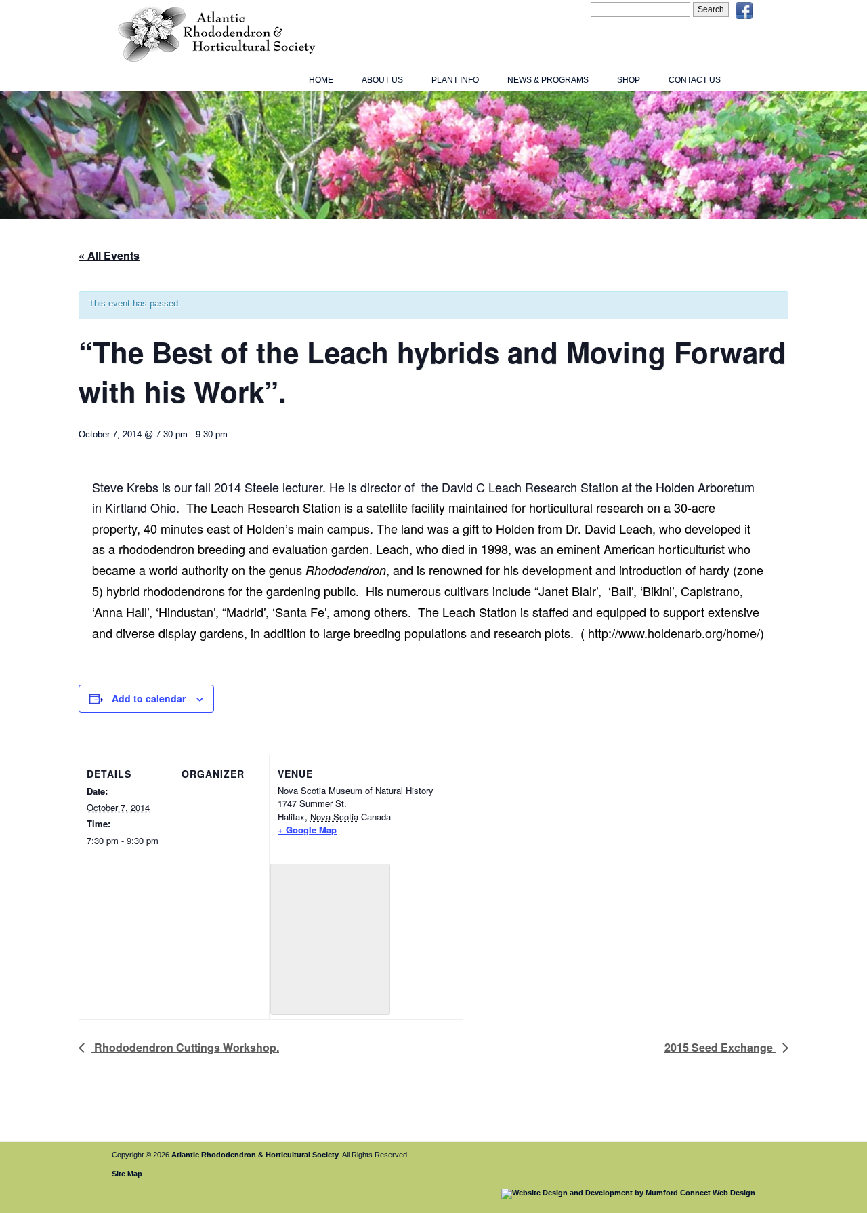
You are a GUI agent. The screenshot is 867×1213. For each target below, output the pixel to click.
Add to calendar (149, 698)
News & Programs (548, 80)
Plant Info (455, 80)
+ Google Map (307, 829)
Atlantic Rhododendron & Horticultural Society (255, 1155)
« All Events (109, 255)
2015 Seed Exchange (720, 1047)
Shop (628, 80)
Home (321, 80)
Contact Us (695, 80)
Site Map (127, 1174)
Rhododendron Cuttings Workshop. (185, 1047)
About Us (382, 80)
